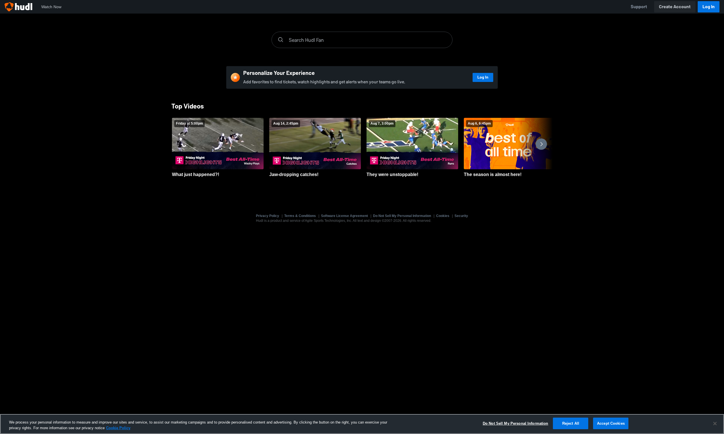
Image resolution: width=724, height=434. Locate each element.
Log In (709, 6)
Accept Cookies (611, 423)
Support (639, 6)
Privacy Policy (267, 216)
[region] (362, 424)
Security (461, 216)
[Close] (715, 423)
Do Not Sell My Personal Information (402, 216)
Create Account (675, 6)
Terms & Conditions (300, 216)
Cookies (442, 216)
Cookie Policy (118, 428)
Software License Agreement (344, 216)
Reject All (570, 423)
